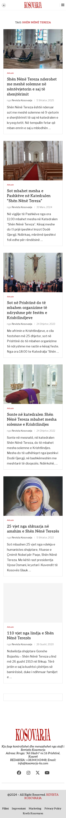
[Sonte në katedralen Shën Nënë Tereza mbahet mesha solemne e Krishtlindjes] (33, 384)
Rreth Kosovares (33, 813)
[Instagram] (28, 773)
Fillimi (5, 808)
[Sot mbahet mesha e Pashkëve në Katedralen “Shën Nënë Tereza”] (33, 160)
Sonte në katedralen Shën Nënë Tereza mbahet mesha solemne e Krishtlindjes (32, 419)
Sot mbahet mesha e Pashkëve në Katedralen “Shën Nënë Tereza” (29, 196)
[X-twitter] (38, 773)
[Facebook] (19, 773)
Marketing (35, 808)
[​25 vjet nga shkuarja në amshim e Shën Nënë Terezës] (33, 496)
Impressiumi (19, 808)
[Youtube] (47, 773)
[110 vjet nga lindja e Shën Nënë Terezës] (33, 602)
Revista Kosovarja (22, 100)
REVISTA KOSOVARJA (41, 796)
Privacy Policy (53, 808)
